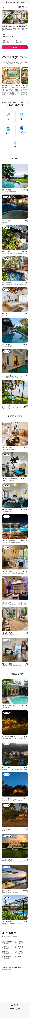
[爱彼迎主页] (3, 7)
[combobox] (14, 36)
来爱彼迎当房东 (22, 7)
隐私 (13, 1010)
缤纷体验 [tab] (15, 936)
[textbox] (8, 42)
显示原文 (21, 2)
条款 (17, 1010)
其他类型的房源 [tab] (6, 936)
